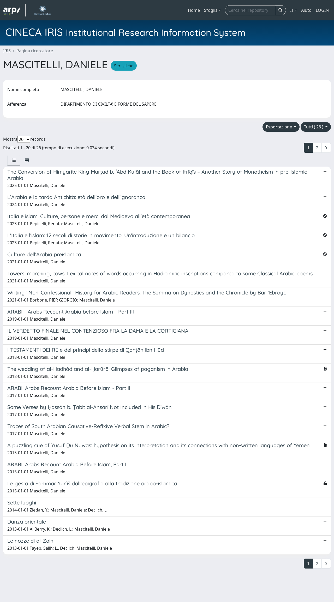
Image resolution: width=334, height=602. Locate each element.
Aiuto (306, 10)
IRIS (7, 51)
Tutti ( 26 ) (314, 127)
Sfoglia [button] (211, 10)
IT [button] (292, 10)
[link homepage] (14, 10)
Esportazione (279, 127)
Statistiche (123, 65)
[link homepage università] (42, 10)
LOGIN (322, 10)
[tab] (13, 160)
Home (194, 10)
